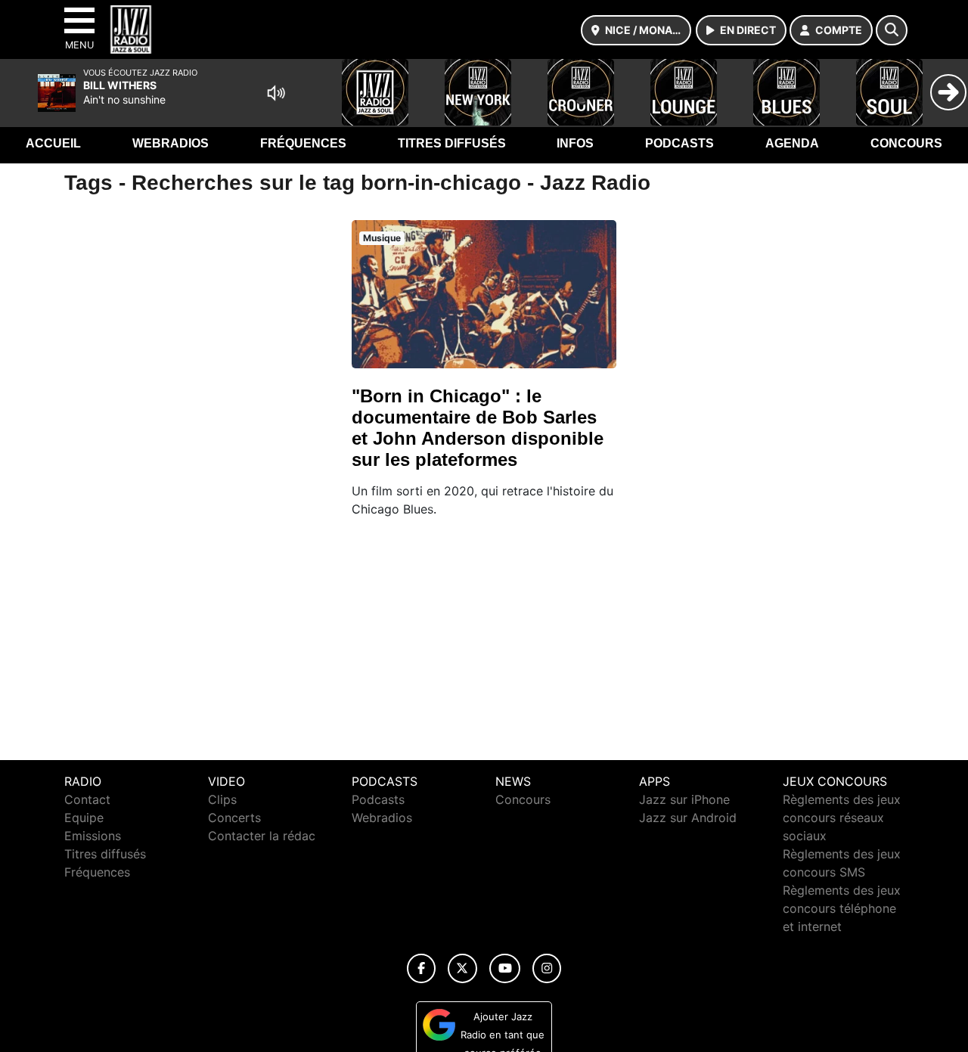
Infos (575, 143)
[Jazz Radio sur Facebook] (421, 968)
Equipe (84, 817)
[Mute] (276, 93)
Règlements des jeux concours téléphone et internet (842, 908)
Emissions (92, 835)
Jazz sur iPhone (684, 799)
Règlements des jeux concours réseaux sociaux (842, 817)
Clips (222, 799)
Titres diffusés (452, 143)
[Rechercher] (892, 30)
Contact (87, 799)
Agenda (792, 143)
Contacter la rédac (261, 835)
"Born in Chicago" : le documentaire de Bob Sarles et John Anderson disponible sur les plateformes (477, 428)
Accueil (53, 143)
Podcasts (679, 143)
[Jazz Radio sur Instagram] (546, 968)
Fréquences (303, 143)
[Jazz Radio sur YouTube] (504, 968)
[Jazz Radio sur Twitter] (462, 968)
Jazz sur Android (688, 817)
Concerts (234, 817)
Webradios (170, 143)
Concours (906, 143)
